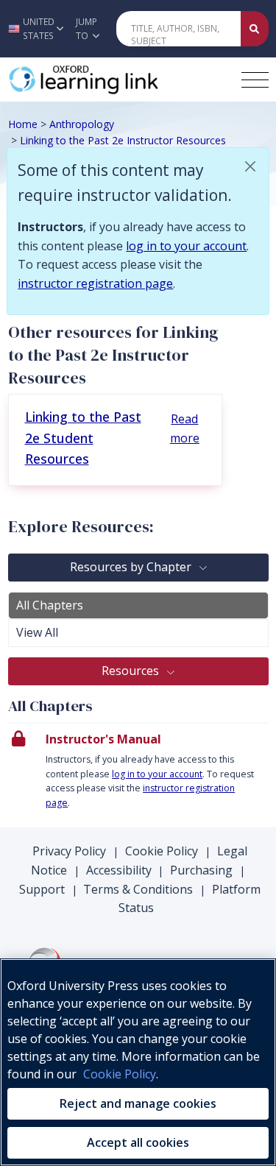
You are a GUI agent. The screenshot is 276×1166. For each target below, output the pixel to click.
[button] (34, 29)
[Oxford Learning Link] (118, 79)
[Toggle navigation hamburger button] (255, 80)
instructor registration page (95, 283)
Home (23, 124)
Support (42, 889)
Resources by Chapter (132, 567)
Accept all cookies (138, 1142)
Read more (184, 428)
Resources (132, 670)
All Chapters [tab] (49, 605)
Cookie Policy (161, 851)
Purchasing (201, 870)
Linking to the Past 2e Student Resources (83, 437)
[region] (138, 1062)
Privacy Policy (69, 851)
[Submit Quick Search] (255, 28)
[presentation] (138, 775)
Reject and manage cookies (138, 1103)
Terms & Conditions (138, 889)
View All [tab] (37, 632)
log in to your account (186, 246)
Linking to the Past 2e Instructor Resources (123, 140)
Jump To (86, 28)
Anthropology (81, 124)
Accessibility (119, 870)
